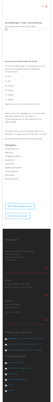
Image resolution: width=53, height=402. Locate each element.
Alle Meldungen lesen (20, 206)
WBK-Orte (9, 152)
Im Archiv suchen (17, 216)
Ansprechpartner (12, 149)
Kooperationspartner (13, 167)
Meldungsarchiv (11, 179)
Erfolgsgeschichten (13, 156)
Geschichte (9, 164)
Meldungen (10, 175)
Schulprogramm (11, 171)
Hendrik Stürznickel (17, 26)
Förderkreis (9, 160)
